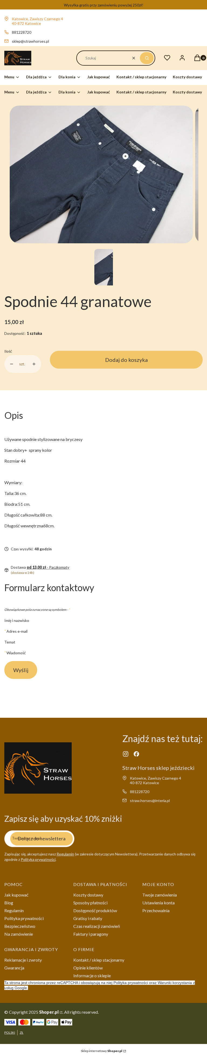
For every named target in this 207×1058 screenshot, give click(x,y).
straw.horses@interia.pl (150, 800)
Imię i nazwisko (16, 620)
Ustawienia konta (158, 902)
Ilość (8, 351)
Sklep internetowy (101, 1051)
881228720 (21, 32)
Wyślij (20, 670)
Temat (9, 642)
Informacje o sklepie (92, 975)
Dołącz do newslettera (41, 838)
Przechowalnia (156, 910)
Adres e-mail (16, 631)
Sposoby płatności (90, 902)
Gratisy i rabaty (87, 918)
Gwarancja (14, 967)
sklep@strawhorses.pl (30, 41)
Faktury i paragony (90, 933)
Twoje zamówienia (159, 894)
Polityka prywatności (24, 918)
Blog (8, 902)
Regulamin (65, 854)
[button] (147, 58)
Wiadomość (16, 652)
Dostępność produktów (95, 910)
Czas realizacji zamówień (96, 926)
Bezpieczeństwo (19, 926)
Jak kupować (16, 894)
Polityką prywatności (38, 859)
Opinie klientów (88, 967)
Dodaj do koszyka (126, 359)
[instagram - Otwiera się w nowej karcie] (125, 754)
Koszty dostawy (88, 894)
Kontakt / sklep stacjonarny (98, 959)
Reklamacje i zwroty (23, 959)
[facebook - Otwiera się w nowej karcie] (136, 754)
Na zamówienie (18, 933)
